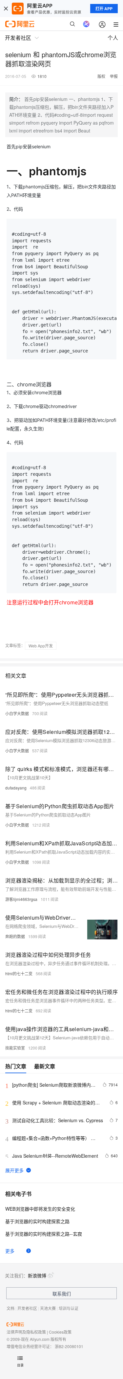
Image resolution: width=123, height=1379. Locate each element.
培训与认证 (68, 1308)
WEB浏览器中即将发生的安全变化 (40, 1208)
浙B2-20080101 (69, 1346)
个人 (113, 37)
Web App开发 (41, 645)
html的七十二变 (18, 973)
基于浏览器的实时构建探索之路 (37, 1221)
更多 (9, 1250)
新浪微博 (37, 1275)
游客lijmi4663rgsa (21, 899)
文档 (10, 1308)
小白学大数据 (17, 713)
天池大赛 (48, 1308)
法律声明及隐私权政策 (26, 1332)
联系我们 (61, 1293)
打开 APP (104, 9)
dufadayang (16, 787)
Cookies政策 (60, 1332)
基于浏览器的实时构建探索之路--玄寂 (43, 1233)
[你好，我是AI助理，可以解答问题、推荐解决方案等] (86, 24)
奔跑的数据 (15, 936)
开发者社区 (27, 1308)
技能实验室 (15, 1048)
